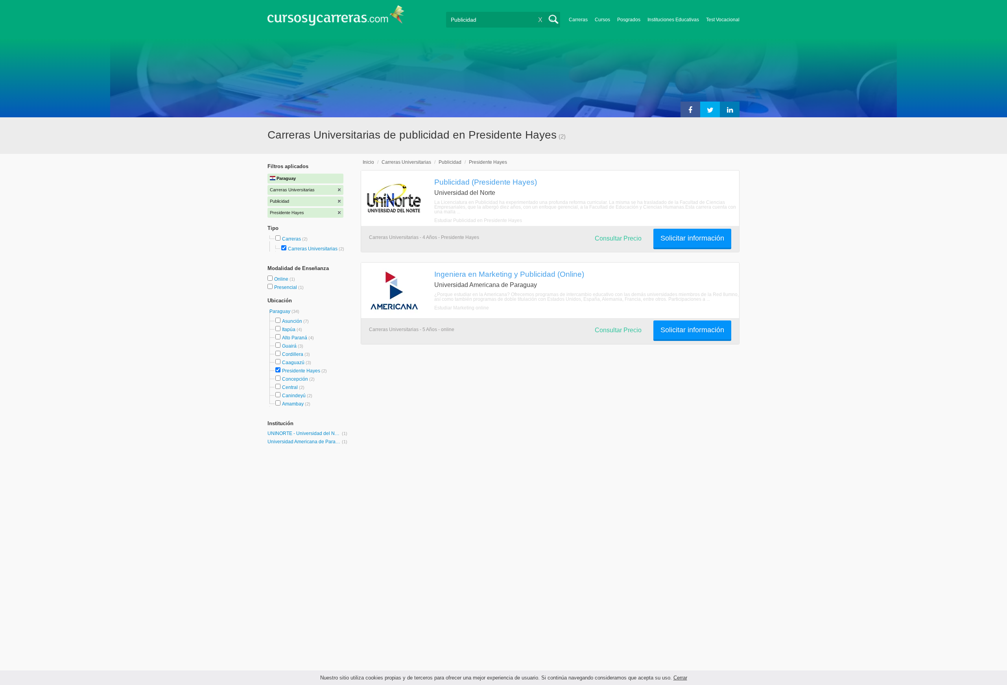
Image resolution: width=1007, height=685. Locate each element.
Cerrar (680, 678)
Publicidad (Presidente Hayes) (485, 182)
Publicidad (450, 162)
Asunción (292, 321)
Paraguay (280, 311)
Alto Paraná (294, 338)
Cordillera (292, 354)
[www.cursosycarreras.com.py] (335, 18)
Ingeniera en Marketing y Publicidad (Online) (509, 274)
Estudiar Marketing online (461, 308)
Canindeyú (294, 395)
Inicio (368, 162)
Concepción (295, 379)
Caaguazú (293, 362)
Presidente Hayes (301, 371)
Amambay (293, 404)
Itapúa (288, 329)
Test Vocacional (723, 19)
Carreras (578, 19)
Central (290, 387)
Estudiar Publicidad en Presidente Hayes (478, 220)
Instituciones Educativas (673, 19)
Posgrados (628, 19)
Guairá (289, 346)
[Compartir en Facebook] (690, 109)
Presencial (286, 287)
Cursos (602, 19)
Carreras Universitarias (313, 249)
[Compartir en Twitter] (710, 109)
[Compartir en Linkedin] (730, 109)
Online (282, 279)
